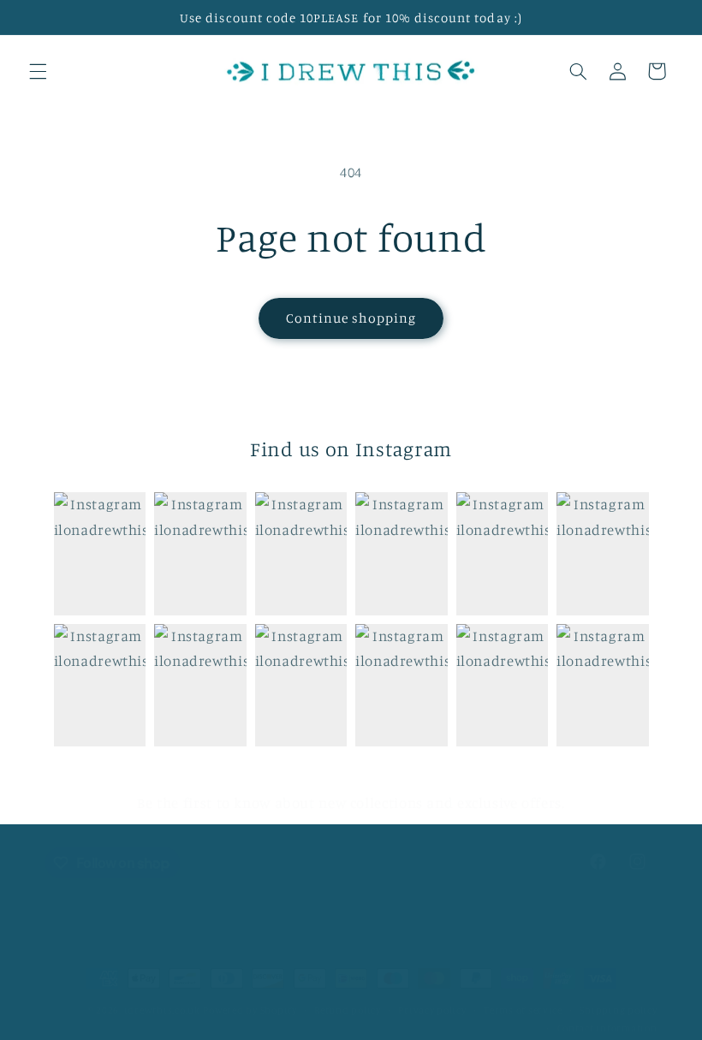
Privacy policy (432, 1010)
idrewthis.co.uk (162, 1010)
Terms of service (523, 1010)
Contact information (607, 1028)
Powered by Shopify (249, 1010)
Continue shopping (351, 318)
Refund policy (347, 1010)
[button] (37, 71)
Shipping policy (618, 1010)
